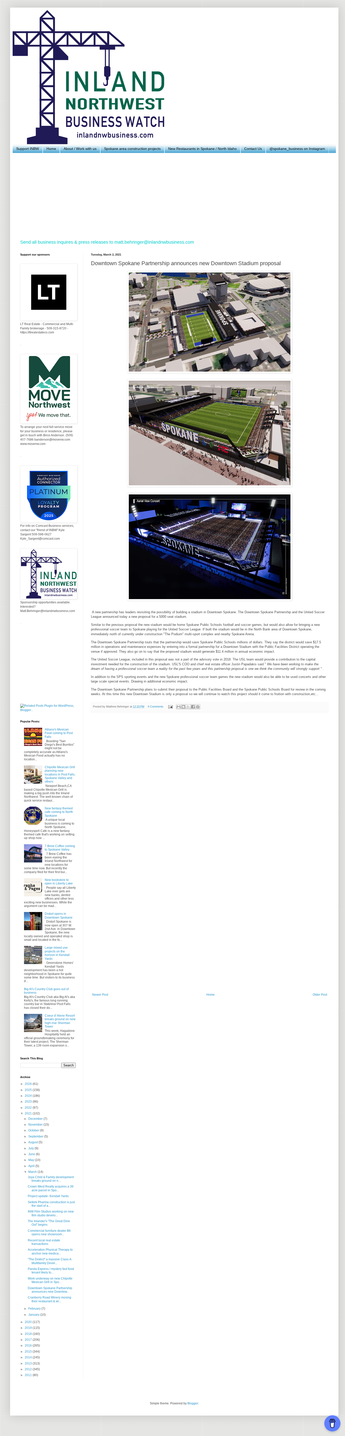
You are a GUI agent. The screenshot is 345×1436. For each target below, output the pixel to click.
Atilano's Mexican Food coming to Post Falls (59, 733)
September (36, 1136)
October (34, 1130)
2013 (29, 1363)
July (31, 1148)
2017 (29, 1339)
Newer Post (100, 994)
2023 (29, 1101)
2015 (29, 1351)
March (33, 1172)
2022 (29, 1107)
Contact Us (253, 149)
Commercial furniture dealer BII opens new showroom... (49, 1232)
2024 (29, 1096)
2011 (29, 1375)
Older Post (320, 994)
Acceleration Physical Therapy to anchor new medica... (50, 1251)
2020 (29, 1322)
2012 (29, 1369)
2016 (29, 1345)
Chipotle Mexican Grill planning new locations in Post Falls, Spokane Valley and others (60, 774)
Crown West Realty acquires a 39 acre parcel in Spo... (50, 1188)
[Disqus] (209, 786)
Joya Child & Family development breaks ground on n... (51, 1178)
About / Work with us (80, 149)
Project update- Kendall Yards (48, 1196)
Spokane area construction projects (132, 149)
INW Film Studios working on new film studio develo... (51, 1213)
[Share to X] (188, 706)
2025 (29, 1090)
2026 (29, 1084)
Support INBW (27, 149)
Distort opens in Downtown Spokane (58, 915)
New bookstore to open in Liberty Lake (59, 881)
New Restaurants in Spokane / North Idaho (202, 149)
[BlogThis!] (183, 706)
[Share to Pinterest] (197, 706)
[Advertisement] (171, 196)
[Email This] (178, 706)
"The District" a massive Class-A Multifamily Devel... (49, 1261)
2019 (29, 1328)
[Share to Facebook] (192, 706)
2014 (29, 1357)
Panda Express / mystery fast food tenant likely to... (51, 1270)
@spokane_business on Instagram (297, 149)
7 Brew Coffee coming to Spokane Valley (60, 847)
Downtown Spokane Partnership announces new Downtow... (50, 1289)
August (33, 1142)
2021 (29, 1113)
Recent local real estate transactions (44, 1242)
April (31, 1166)
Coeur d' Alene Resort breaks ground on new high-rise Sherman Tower (60, 1021)
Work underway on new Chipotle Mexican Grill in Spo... (50, 1280)
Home (51, 149)
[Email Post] (170, 706)
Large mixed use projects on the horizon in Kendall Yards (57, 953)
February (34, 1308)
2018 (29, 1334)
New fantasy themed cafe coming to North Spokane (59, 812)
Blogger (192, 1403)
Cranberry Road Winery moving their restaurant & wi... (49, 1299)
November (35, 1124)
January (34, 1314)
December (35, 1119)
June (32, 1154)
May (31, 1160)
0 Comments (155, 706)
